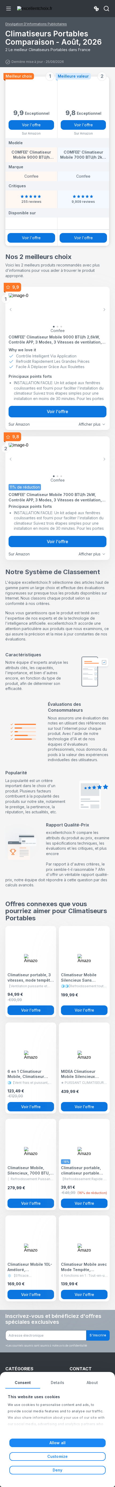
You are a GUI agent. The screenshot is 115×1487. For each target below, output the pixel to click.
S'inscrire (98, 1335)
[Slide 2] (61, 326)
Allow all (57, 1442)
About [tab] (92, 1382)
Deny (57, 1470)
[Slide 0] (54, 326)
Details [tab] (57, 1382)
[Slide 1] (57, 326)
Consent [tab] (23, 1382)
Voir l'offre (31, 125)
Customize (57, 1456)
